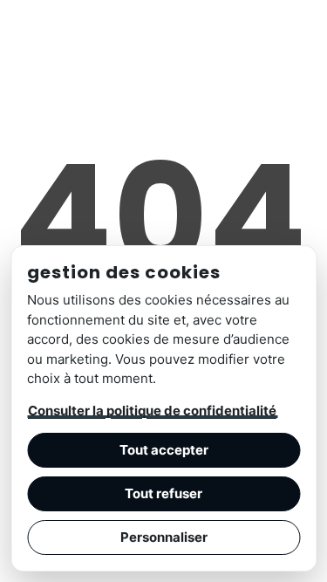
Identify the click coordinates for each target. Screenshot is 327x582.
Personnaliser (164, 537)
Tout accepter (163, 450)
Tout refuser (163, 493)
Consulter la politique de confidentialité (152, 410)
